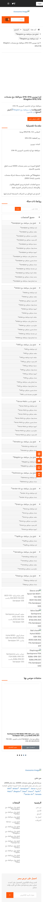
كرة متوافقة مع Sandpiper (28, 228)
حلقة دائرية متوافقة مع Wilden (27, 317)
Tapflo (38, 791)
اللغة (40, 4)
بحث (17, 209)
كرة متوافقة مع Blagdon (28, 38)
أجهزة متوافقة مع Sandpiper (28, 252)
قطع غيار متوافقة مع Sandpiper (23, 223)
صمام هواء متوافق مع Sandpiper (26, 248)
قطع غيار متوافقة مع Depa (25, 576)
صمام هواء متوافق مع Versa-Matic (26, 418)
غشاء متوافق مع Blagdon (29, 466)
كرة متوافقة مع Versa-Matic (28, 406)
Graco (31, 791)
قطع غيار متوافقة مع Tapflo (25, 536)
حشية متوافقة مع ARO (30, 366)
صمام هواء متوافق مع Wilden (28, 305)
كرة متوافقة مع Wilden (30, 292)
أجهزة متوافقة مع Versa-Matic (27, 426)
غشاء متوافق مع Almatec (28, 450)
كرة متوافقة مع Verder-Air (28, 493)
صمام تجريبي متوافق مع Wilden (27, 329)
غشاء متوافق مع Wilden (29, 313)
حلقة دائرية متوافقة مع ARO (28, 357)
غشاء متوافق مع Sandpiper (28, 264)
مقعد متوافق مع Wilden (29, 297)
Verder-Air (29, 794)
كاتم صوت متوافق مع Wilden (28, 301)
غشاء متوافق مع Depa (30, 584)
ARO (9, 789)
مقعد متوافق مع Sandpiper (28, 232)
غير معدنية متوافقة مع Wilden (27, 334)
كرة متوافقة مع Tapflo (30, 545)
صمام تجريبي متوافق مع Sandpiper (26, 260)
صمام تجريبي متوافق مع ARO (28, 390)
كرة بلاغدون (31, 112)
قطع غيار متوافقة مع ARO (26, 344)
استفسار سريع (31, 747)
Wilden (16, 789)
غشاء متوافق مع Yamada (29, 561)
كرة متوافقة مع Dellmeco (29, 477)
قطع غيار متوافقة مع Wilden (25, 288)
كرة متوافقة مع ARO (30, 349)
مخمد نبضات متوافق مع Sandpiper (26, 277)
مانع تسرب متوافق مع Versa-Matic (26, 430)
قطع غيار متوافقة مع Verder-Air (23, 488)
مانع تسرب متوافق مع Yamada (27, 569)
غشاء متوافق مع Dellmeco (28, 482)
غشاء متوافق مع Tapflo (29, 541)
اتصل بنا (38, 817)
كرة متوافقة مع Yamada (29, 556)
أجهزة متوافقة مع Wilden (29, 309)
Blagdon (36, 175)
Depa (24, 791)
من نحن (38, 808)
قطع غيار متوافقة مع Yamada (24, 552)
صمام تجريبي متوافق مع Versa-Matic (25, 422)
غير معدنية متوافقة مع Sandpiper (26, 269)
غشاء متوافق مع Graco (29, 513)
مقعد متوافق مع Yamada (29, 565)
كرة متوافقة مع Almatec (29, 446)
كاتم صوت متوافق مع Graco (28, 525)
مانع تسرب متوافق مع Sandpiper (26, 236)
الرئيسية (26, 30)
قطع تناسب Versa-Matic (26, 401)
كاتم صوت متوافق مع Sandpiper (27, 240)
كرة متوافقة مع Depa (30, 580)
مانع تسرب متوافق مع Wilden (28, 325)
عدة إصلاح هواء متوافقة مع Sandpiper (25, 281)
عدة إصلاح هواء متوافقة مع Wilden (26, 338)
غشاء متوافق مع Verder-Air (28, 497)
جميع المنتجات (28, 217)
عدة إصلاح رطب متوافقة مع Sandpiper (25, 256)
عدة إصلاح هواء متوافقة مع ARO (27, 386)
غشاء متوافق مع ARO (30, 378)
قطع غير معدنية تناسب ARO (28, 394)
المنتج (16, 30)
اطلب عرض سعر (34, 119)
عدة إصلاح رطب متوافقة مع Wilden (26, 321)
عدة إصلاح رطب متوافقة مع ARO (27, 382)
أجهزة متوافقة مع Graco (29, 529)
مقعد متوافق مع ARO (30, 353)
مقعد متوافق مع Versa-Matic (27, 414)
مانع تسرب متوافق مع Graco (28, 521)
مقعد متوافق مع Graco (29, 517)
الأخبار (39, 811)
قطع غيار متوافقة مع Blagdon (27, 34)
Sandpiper (24, 789)
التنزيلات (38, 820)
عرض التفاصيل (12, 747)
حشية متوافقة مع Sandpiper (28, 244)
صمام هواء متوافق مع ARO (28, 370)
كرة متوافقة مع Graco (30, 509)
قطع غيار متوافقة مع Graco (25, 504)
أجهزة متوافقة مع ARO (30, 374)
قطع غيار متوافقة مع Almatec (24, 441)
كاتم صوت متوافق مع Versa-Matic (26, 435)
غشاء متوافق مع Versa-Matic (27, 410)
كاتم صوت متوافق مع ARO (29, 361)
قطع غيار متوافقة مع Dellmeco (24, 473)
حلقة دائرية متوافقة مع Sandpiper (26, 273)
